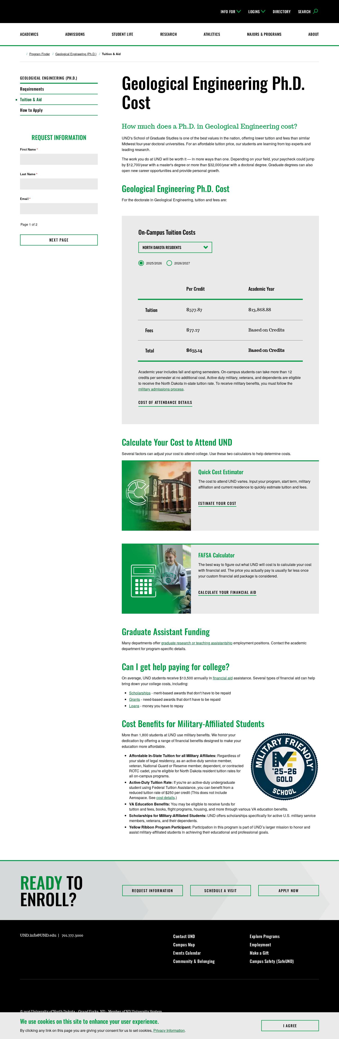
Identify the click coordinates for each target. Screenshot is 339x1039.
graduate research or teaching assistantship (196, 642)
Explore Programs (265, 936)
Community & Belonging (194, 961)
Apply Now (289, 890)
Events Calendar (187, 953)
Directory (282, 11)
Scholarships (140, 693)
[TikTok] (67, 948)
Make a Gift (259, 953)
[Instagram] (23, 948)
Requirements (32, 89)
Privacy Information (169, 1030)
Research (168, 34)
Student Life (123, 34)
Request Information (152, 890)
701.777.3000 (72, 935)
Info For (228, 11)
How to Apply (31, 110)
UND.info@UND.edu (38, 935)
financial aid (223, 678)
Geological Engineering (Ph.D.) (75, 54)
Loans (134, 705)
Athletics (212, 34)
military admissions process (161, 389)
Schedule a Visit (220, 890)
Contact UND (184, 936)
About (313, 34)
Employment (260, 944)
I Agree (301, 1025)
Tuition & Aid (31, 99)
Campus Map (184, 944)
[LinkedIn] (45, 948)
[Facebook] (34, 948)
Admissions (75, 34)
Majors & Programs (264, 34)
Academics (29, 34)
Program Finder (39, 54)
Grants (134, 699)
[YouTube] (56, 948)
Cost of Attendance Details (165, 402)
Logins (254, 11)
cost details (165, 797)
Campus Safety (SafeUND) (272, 961)
